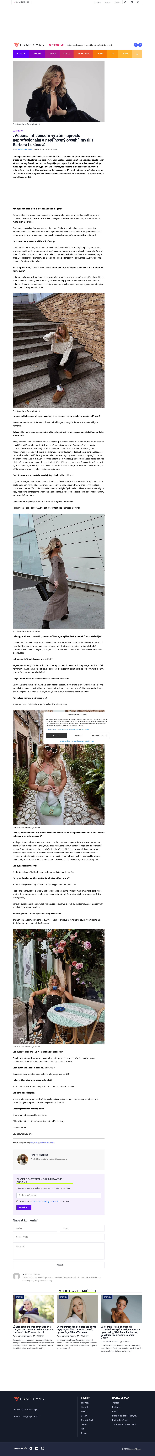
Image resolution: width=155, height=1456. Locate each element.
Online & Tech (87, 1420)
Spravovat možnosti (99, 736)
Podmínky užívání (120, 1420)
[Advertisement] (77, 23)
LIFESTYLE (37, 54)
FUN (112, 54)
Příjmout (56, 736)
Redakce (98, 2)
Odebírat (24, 1207)
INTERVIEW (21, 54)
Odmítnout (78, 736)
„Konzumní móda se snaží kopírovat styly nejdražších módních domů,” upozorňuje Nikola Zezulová (76, 1329)
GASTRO (125, 54)
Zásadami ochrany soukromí (45, 1201)
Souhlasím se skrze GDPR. (45, 1201)
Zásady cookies (65, 741)
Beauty (84, 1416)
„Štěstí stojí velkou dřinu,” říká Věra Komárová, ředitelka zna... (88, 45)
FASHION (52, 54)
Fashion (84, 1411)
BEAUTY (66, 54)
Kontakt (117, 2)
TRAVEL (100, 54)
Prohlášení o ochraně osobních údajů (82, 741)
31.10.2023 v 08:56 (32, 1274)
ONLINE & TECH (83, 54)
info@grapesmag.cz (31, 1416)
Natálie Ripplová (112, 1341)
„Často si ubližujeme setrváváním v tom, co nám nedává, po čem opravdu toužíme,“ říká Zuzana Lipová (33, 1329)
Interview (85, 1403)
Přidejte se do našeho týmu (124, 1416)
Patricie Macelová (25, 149)
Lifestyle (85, 1407)
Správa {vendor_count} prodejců (58, 729)
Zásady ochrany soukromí (124, 1424)
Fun (82, 1429)
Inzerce (107, 2)
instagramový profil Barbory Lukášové (42, 1143)
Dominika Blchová (25, 1336)
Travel (84, 1424)
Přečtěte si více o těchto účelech (79, 729)
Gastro (84, 1433)
